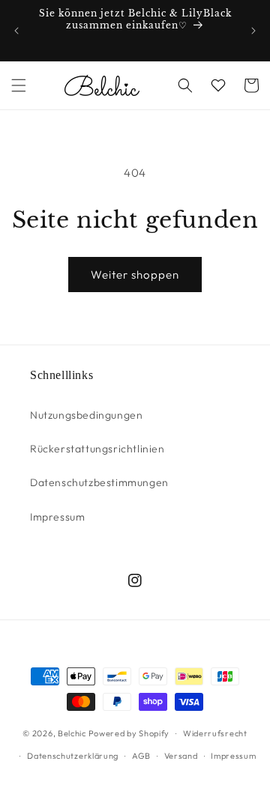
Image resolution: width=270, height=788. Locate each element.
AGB (141, 756)
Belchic (72, 733)
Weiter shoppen (135, 274)
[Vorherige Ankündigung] (16, 30)
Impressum (57, 517)
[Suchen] (185, 85)
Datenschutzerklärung (72, 756)
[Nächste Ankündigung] (253, 30)
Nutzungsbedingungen (86, 415)
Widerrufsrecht (215, 733)
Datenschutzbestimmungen (99, 482)
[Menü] (18, 85)
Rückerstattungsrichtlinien (97, 448)
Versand (181, 756)
